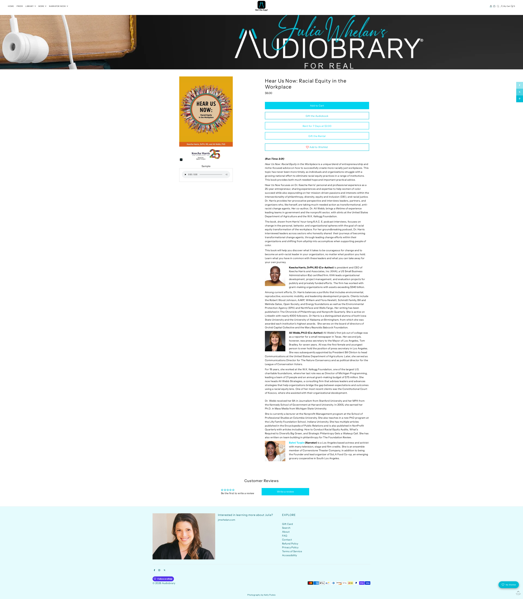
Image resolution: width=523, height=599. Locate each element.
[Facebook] (154, 570)
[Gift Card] (494, 6)
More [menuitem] (41, 6)
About (286, 531)
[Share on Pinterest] (519, 98)
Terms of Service (292, 551)
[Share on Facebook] (519, 85)
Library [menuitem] (29, 6)
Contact (287, 539)
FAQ (284, 535)
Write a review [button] (285, 491)
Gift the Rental (317, 136)
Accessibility (289, 555)
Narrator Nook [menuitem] (57, 6)
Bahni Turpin (296, 442)
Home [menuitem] (11, 6)
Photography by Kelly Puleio (261, 595)
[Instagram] (159, 570)
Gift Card (287, 524)
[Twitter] (164, 570)
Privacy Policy (290, 547)
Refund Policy (290, 543)
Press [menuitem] (20, 6)
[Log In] (502, 6)
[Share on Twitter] (519, 92)
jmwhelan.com (226, 519)
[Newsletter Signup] (490, 6)
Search (286, 527)
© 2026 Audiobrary (164, 583)
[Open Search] (498, 6)
